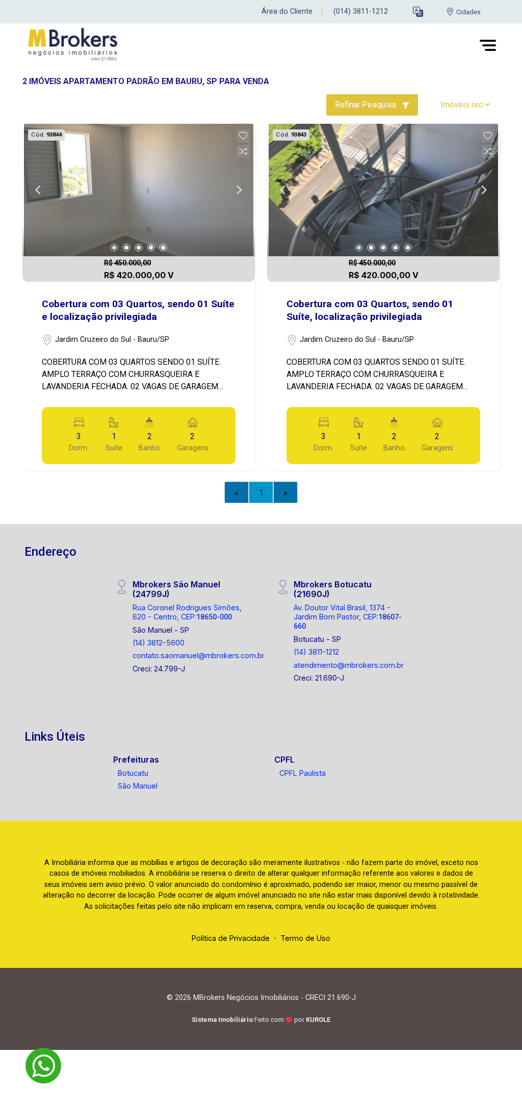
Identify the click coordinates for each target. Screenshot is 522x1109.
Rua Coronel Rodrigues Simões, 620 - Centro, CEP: (187, 611)
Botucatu (133, 773)
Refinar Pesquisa (366, 105)
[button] (418, 12)
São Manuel (138, 785)
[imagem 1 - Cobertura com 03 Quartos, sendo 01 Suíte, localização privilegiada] (383, 190)
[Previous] (39, 190)
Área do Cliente (287, 11)
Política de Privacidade (231, 938)
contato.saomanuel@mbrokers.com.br (199, 655)
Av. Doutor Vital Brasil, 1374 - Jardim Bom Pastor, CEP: (348, 616)
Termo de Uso (305, 938)
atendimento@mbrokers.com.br (349, 665)
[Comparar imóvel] (243, 151)
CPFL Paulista (302, 773)
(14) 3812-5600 (159, 642)
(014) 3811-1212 (360, 11)
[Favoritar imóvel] (243, 136)
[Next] (238, 190)
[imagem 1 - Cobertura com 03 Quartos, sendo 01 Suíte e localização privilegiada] (138, 190)
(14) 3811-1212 (316, 651)
